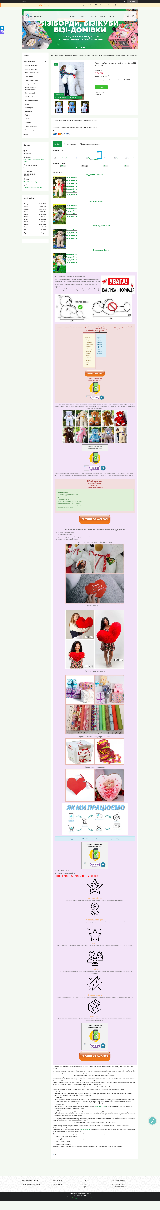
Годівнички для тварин (32, 80)
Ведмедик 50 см (71, 205)
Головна (72, 16)
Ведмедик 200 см (97, 55)
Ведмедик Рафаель (95, 175)
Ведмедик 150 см (71, 211)
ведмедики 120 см (100, 1106)
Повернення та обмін (120, 1187)
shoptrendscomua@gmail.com (33, 187)
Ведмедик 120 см (71, 183)
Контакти (93, 16)
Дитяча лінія (29, 76)
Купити (101, 87)
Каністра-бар (29, 96)
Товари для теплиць (31, 126)
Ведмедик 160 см (71, 189)
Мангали (27, 119)
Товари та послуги (29, 61)
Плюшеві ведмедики (71, 55)
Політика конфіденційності (31, 1184)
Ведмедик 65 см (71, 254)
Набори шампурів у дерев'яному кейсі (30, 88)
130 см (126, 166)
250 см (63, 166)
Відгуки (102, 16)
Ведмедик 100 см (71, 180)
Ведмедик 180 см (71, 192)
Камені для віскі (30, 93)
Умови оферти (57, 1184)
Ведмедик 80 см (71, 177)
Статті (85, 1184)
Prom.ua (89, 1193)
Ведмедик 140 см (71, 186)
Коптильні (28, 122)
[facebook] (53, 1154)
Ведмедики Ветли (84, 55)
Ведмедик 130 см (71, 230)
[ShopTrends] (28, 16)
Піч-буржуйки (29, 107)
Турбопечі (28, 115)
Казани (27, 104)
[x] (55, 1154)
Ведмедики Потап (95, 201)
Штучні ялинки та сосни (32, 73)
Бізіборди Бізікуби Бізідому (33, 84)
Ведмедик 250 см (71, 216)
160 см (105, 166)
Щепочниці (28, 111)
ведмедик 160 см (85, 1129)
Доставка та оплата (120, 1184)
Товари (81, 16)
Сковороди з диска (30, 130)
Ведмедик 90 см (71, 208)
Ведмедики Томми (101, 250)
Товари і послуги (59, 55)
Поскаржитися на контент (76, 1197)
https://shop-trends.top (30, 182)
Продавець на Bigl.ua (80, 1195)
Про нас (112, 16)
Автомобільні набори (31, 100)
